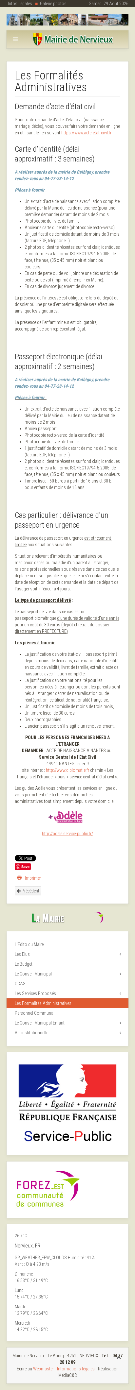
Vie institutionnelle (31, 1032)
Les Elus (22, 954)
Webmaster (43, 1368)
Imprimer (32, 878)
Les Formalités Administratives (43, 1003)
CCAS (20, 983)
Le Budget (23, 964)
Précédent (30, 890)
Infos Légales (20, 3)
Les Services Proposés (35, 993)
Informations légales (76, 1368)
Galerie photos (53, 3)
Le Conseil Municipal (33, 973)
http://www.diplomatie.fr (67, 770)
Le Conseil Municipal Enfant (40, 1023)
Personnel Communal (34, 1013)
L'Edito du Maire (29, 944)
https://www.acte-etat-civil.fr (86, 132)
